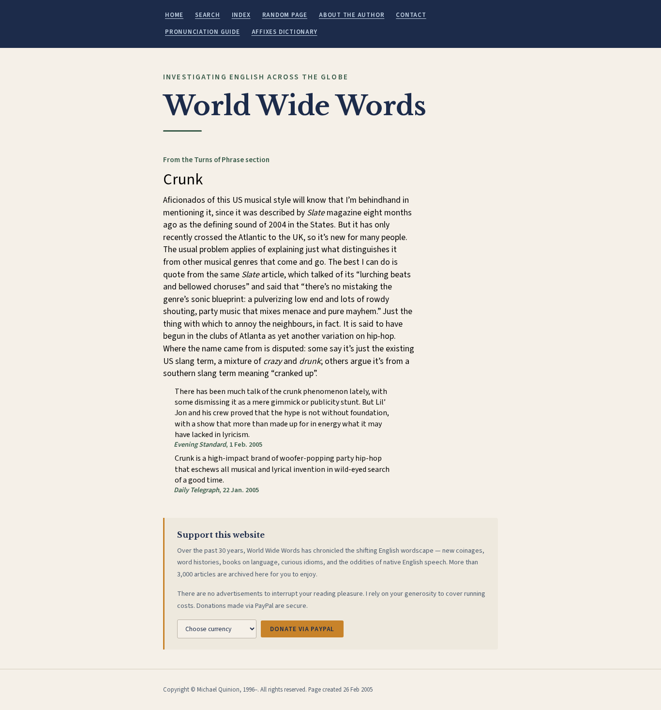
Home (174, 15)
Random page (284, 15)
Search (207, 15)
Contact (411, 15)
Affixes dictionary (284, 32)
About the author (351, 15)
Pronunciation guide (202, 32)
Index (241, 15)
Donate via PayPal (302, 629)
